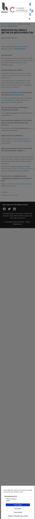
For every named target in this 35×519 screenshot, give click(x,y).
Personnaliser (18, 512)
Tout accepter (18, 505)
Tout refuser (17, 508)
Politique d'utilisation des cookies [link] (18, 516)
